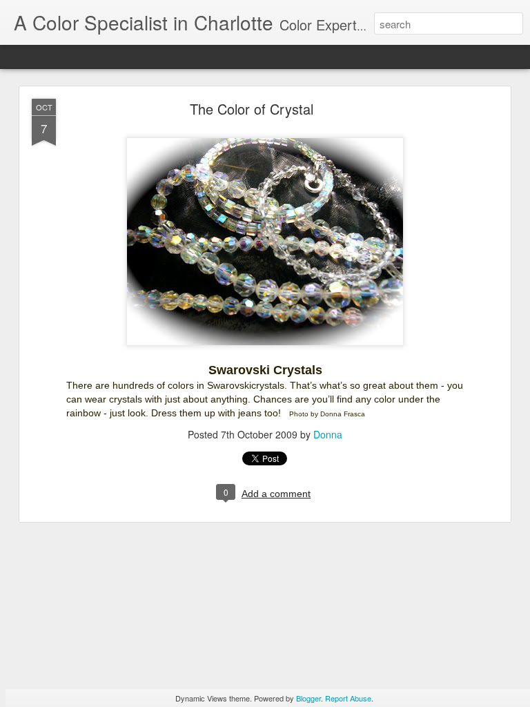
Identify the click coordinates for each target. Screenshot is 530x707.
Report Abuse (348, 698)
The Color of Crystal (251, 109)
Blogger (308, 698)
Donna (327, 434)
